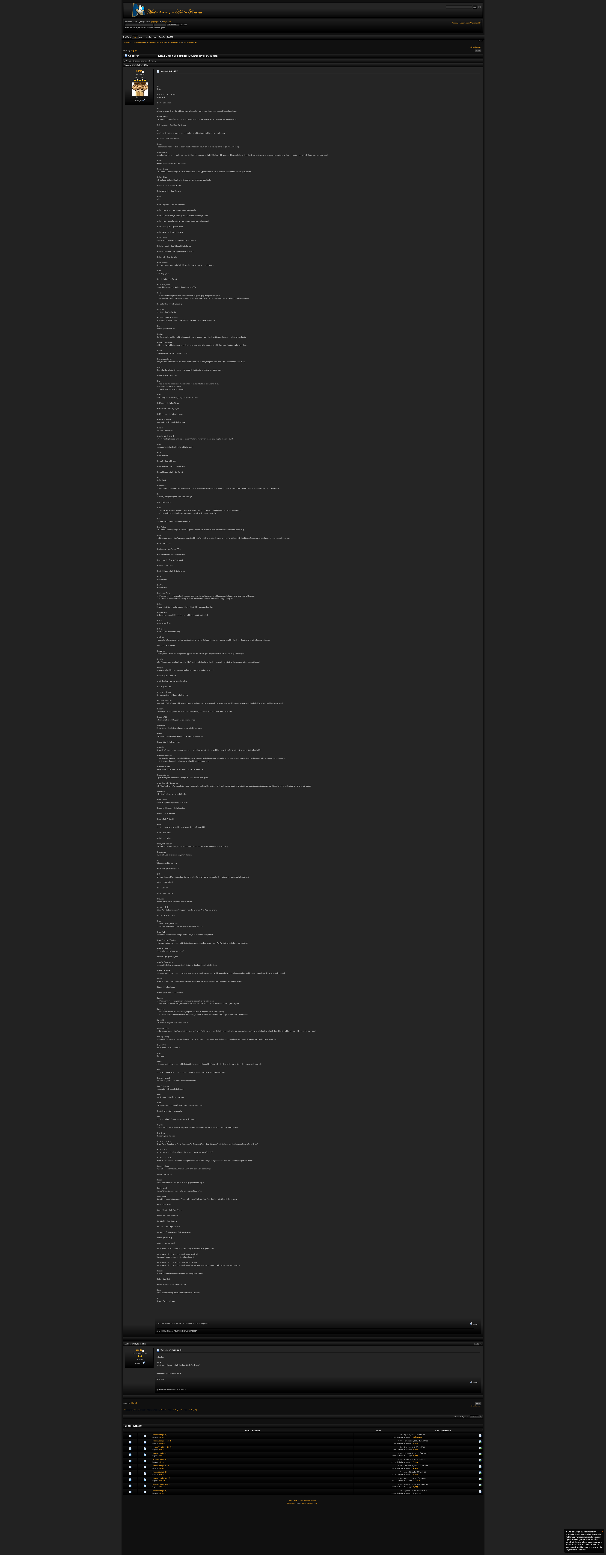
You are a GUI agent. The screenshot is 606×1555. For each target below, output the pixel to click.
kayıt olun (167, 22)
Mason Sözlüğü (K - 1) (160, 1460)
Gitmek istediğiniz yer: (461, 1417)
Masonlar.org (292, 1503)
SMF (290, 1500)
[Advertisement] (303, 1530)
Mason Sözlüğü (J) (159, 1453)
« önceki (473, 47)
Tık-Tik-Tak (417, 1481)
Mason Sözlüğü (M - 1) (161, 1478)
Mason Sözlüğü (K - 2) (160, 1466)
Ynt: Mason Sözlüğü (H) (171, 1350)
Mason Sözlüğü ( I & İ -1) (162, 1441)
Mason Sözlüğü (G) (159, 1435)
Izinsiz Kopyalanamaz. (310, 1503)
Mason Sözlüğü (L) (159, 1472)
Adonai (415, 1462)
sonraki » (479, 47)
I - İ (164, 1443)
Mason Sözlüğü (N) (159, 1491)
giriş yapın (155, 22)
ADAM (139, 71)
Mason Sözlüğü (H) (169, 71)
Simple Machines (310, 1500)
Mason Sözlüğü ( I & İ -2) (162, 1447)
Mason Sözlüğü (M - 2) (161, 1484)
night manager (418, 1437)
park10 (139, 1350)
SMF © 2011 (298, 1500)
